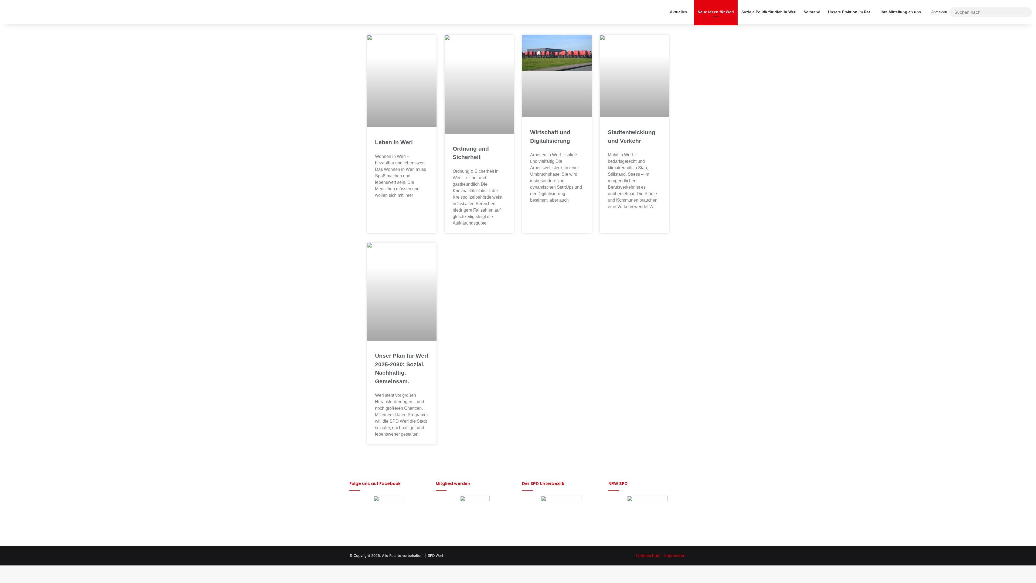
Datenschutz (648, 555)
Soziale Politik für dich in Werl (768, 12)
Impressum (674, 555)
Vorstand (812, 12)
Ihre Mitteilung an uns (901, 12)
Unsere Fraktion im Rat (849, 12)
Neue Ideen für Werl (716, 12)
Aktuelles (678, 12)
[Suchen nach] (1026, 12)
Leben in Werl (394, 142)
